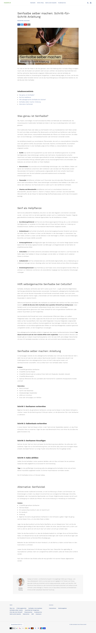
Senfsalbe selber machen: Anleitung (30, 102)
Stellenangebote (62, 608)
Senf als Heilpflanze (25, 97)
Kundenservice (38, 612)
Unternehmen (52, 608)
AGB (32, 614)
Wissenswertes (28, 612)
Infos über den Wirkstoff (16, 612)
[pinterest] (25, 25)
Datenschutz (26, 614)
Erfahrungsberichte (21, 608)
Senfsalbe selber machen (16, 610)
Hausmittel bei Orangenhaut (32, 610)
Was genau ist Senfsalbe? (26, 95)
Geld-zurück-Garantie (15, 614)
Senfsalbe (75, 624)
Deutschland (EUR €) (16, 624)
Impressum (38, 614)
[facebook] (18, 25)
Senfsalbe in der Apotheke (35, 608)
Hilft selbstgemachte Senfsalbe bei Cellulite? (32, 99)
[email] (28, 25)
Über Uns (12, 608)
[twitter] (21, 25)
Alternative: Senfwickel (26, 104)
